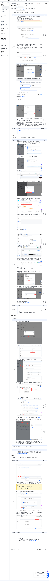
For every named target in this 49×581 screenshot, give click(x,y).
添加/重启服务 (38, 444)
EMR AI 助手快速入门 (27, 302)
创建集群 (22, 46)
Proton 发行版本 (38, 536)
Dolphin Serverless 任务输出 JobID (22, 453)
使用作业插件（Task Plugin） (33, 540)
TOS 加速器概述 (25, 417)
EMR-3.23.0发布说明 (21, 130)
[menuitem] (5, 7)
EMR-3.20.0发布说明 (21, 307)
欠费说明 (37, 447)
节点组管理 (23, 270)
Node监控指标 (24, 229)
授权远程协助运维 (22, 96)
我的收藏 (46, 3)
